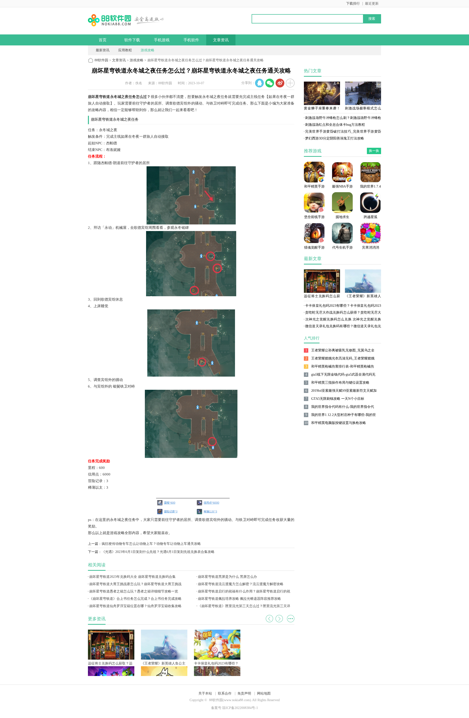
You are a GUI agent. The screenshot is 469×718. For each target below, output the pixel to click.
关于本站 (205, 693)
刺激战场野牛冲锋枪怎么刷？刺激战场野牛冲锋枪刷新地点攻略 (342, 118)
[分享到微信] (269, 83)
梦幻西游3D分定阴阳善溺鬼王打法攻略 (334, 138)
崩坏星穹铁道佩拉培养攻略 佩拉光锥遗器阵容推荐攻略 (239, 599)
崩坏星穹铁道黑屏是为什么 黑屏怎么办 (227, 577)
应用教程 (125, 50)
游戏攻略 (147, 50)
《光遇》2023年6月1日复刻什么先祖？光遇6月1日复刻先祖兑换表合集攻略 (158, 552)
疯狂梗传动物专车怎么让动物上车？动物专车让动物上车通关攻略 (151, 544)
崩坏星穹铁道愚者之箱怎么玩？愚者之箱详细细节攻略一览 (133, 591)
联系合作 (225, 693)
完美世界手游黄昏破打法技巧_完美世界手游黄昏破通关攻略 (342, 132)
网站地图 (264, 693)
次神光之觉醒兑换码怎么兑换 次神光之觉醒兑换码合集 (342, 320)
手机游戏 (162, 40)
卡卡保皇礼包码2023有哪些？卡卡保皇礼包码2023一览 (342, 306)
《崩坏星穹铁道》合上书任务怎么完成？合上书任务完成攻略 (135, 599)
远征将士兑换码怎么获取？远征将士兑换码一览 (322, 297)
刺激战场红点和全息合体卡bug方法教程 (335, 125)
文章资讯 (221, 40)
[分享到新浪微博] (280, 83)
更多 (290, 618)
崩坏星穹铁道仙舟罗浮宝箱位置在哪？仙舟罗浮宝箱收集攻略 (135, 606)
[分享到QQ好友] (259, 83)
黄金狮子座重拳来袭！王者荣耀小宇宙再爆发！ (322, 109)
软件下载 (132, 40)
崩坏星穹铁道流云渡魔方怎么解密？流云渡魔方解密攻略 (240, 584)
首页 (103, 40)
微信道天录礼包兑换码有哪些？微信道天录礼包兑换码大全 (342, 327)
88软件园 (101, 60)
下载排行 (353, 3)
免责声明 (244, 693)
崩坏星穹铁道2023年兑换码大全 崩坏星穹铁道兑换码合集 (132, 577)
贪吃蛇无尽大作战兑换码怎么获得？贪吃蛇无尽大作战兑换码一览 (342, 313)
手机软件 (191, 40)
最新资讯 (102, 50)
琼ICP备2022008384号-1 (240, 708)
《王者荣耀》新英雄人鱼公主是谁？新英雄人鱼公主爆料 (363, 297)
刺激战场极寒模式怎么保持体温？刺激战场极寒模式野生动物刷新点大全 (363, 109)
